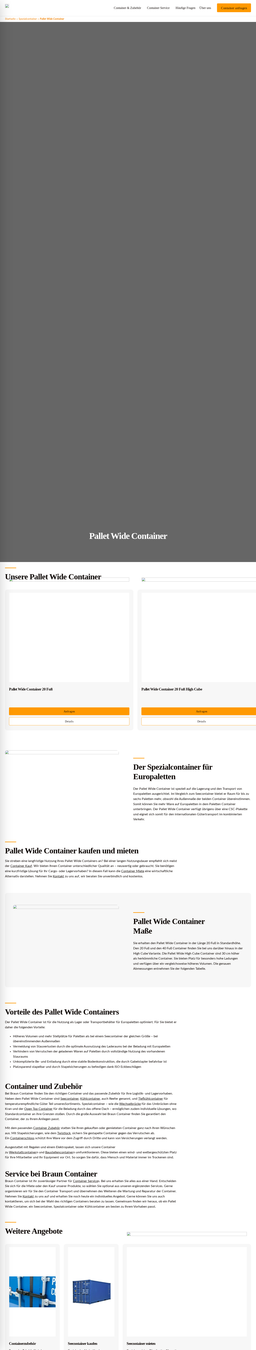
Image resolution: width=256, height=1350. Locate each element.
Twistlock (64, 1133)
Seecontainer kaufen (82, 1343)
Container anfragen (234, 8)
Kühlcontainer (90, 1098)
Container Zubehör (46, 1128)
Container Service (158, 8)
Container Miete (132, 871)
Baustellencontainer (59, 1152)
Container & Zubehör (127, 8)
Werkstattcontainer (22, 1152)
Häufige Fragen (185, 8)
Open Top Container (38, 1108)
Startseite (10, 19)
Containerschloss (22, 1138)
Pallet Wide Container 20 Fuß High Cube (171, 689)
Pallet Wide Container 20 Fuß (31, 689)
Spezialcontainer (28, 19)
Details (69, 721)
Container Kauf (21, 866)
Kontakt (58, 876)
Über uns (205, 8)
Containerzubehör (22, 1343)
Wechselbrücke (130, 1103)
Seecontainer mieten (141, 1343)
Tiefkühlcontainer (150, 1098)
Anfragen (69, 711)
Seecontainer (69, 1098)
